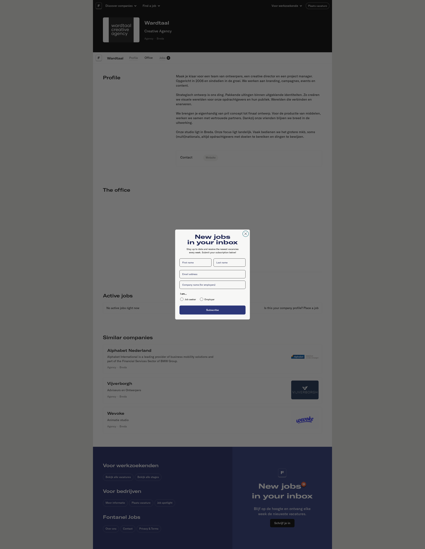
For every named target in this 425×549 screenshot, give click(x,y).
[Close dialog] (246, 234)
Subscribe (212, 310)
